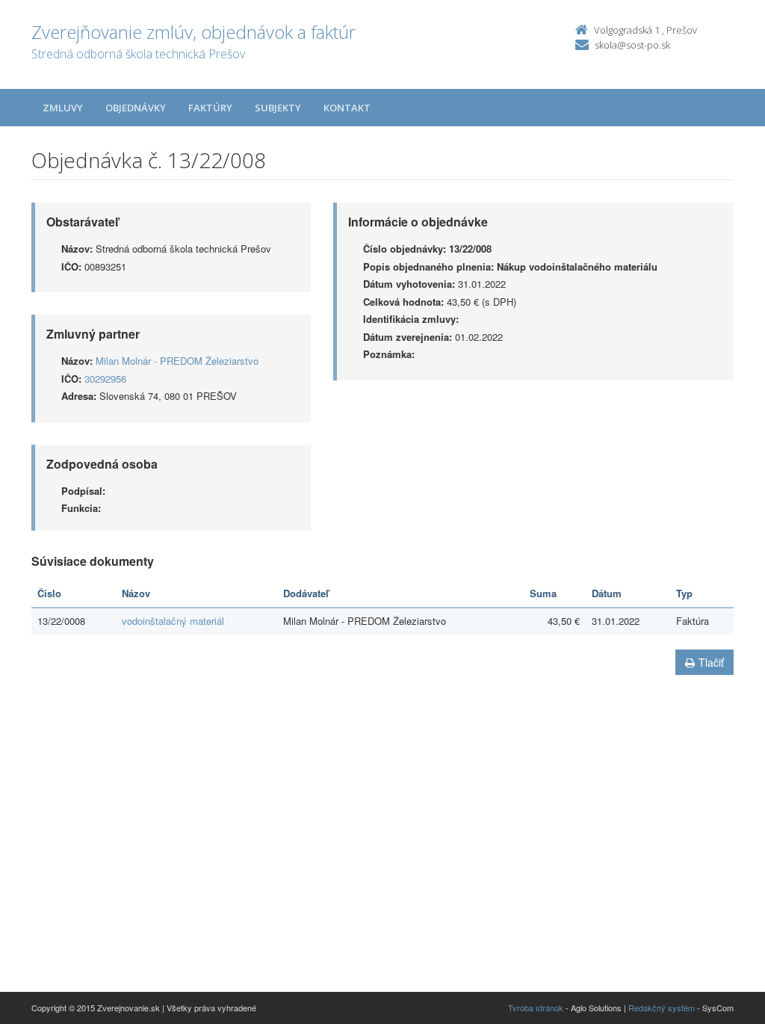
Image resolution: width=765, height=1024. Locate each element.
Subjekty (278, 107)
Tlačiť (711, 662)
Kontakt (347, 107)
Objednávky (135, 107)
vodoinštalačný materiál (173, 621)
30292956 (105, 378)
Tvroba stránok (535, 1008)
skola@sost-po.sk (632, 45)
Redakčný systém (661, 1008)
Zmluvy (63, 107)
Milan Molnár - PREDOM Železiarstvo (177, 361)
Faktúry (210, 107)
